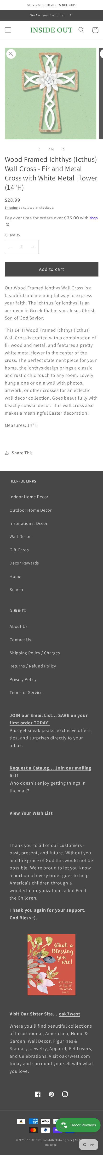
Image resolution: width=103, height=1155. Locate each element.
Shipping (11, 208)
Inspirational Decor (29, 523)
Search (16, 589)
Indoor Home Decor (29, 496)
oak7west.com (74, 1056)
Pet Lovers (80, 1048)
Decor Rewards (24, 563)
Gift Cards (19, 550)
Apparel (57, 1048)
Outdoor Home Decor (31, 510)
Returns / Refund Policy (33, 666)
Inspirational (29, 1033)
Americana (56, 1033)
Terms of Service (26, 692)
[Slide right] (63, 149)
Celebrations (32, 1056)
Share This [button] (22, 452)
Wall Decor (20, 536)
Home (15, 576)
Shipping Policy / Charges (35, 653)
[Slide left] (39, 149)
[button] (8, 30)
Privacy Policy (23, 679)
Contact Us (20, 639)
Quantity (12, 235)
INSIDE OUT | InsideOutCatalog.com (49, 1140)
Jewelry (38, 1048)
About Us (19, 626)
